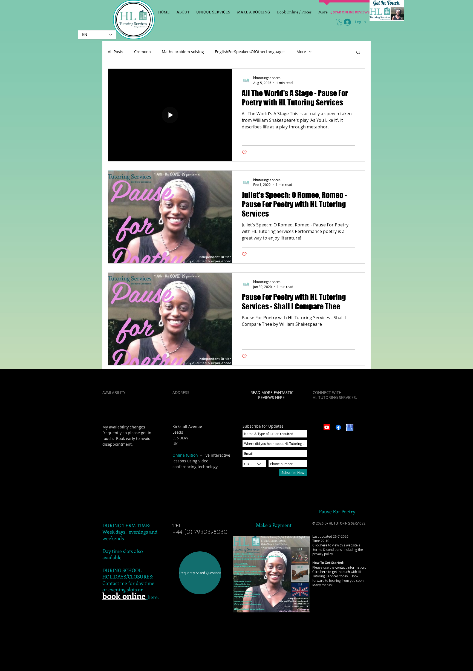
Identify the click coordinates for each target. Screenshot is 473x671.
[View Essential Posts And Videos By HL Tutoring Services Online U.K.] (338, 427)
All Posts (115, 51)
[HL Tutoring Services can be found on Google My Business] (349, 427)
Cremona (142, 51)
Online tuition (185, 455)
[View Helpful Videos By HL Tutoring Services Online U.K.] (327, 427)
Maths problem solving (183, 51)
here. (153, 597)
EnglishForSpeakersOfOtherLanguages (250, 51)
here (323, 545)
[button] (339, 22)
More (301, 51)
